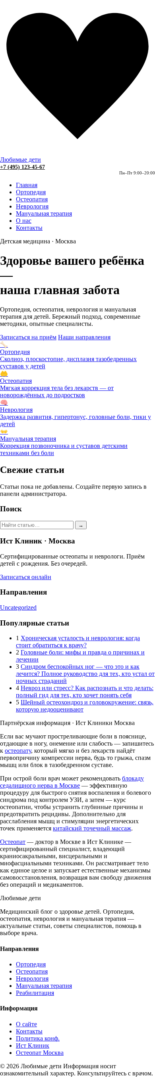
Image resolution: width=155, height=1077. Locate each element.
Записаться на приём (28, 337)
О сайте (26, 1024)
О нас (23, 220)
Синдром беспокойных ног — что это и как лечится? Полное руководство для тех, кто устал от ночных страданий (85, 673)
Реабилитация (35, 992)
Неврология (32, 206)
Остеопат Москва (40, 1052)
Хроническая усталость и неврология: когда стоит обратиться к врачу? (78, 641)
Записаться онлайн (25, 577)
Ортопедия (31, 192)
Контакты (29, 227)
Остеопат (12, 841)
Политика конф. (38, 1038)
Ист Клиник (32, 1045)
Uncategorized (18, 607)
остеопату (18, 750)
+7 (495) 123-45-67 (22, 167)
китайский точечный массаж (92, 828)
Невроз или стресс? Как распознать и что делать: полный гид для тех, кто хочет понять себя (84, 691)
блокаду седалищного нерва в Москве (72, 782)
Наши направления (84, 337)
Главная (26, 185)
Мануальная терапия (44, 213)
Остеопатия (32, 199)
